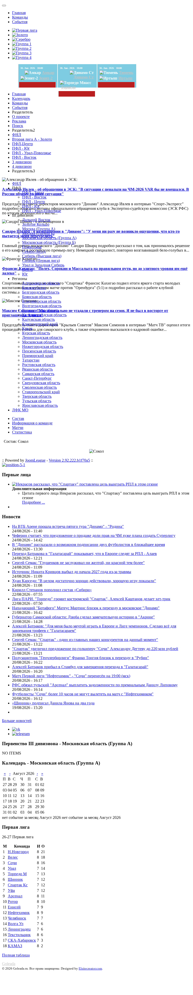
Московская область (39, 342)
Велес (13, 857)
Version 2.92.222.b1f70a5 (69, 460)
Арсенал (15, 896)
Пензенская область (39, 351)
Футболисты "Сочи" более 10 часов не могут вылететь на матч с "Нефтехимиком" (83, 694)
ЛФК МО (20, 410)
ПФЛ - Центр (33, 202)
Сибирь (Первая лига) (41, 260)
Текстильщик (19, 935)
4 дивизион (22, 166)
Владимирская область (41, 301)
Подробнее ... (33, 502)
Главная (19, 13)
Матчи (17, 427)
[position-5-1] (13, 465)
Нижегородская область (42, 346)
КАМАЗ (15, 946)
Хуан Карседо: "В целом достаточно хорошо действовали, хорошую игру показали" (84, 581)
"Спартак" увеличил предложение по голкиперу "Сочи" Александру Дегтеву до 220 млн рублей (95, 649)
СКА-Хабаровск (22, 940)
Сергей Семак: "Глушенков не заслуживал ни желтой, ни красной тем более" (78, 563)
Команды (20, 17)
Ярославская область (40, 405)
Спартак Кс (18, 885)
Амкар (48, 72)
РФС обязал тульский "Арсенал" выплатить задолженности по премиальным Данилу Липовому (95, 685)
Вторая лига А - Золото (32, 139)
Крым (27, 328)
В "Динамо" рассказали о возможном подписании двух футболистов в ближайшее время (88, 544)
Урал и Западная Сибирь (43, 265)
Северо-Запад (33, 251)
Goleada (8, 964)
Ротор (13, 901)
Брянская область (37, 297)
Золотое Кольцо (35, 224)
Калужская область (38, 319)
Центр (27, 269)
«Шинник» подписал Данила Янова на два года (53, 703)
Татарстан (30, 360)
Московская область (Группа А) (49, 238)
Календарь (21, 98)
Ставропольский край (41, 392)
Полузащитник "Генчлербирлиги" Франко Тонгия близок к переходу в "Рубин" (80, 658)
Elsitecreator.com (90, 968)
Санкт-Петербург (37, 378)
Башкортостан (34, 288)
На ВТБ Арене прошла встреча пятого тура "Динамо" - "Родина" (68, 526)
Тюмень (126, 72)
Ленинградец (19, 929)
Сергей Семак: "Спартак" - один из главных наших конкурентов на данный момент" (85, 640)
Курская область (36, 333)
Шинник (15, 879)
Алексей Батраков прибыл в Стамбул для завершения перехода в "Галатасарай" (80, 667)
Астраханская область (41, 283)
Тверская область (37, 396)
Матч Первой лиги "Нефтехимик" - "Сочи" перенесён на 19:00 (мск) (71, 676)
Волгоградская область (42, 306)
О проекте (21, 116)
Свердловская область (41, 383)
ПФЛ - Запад (33, 192)
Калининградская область (44, 315)
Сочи (12, 863)
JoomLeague (35, 460)
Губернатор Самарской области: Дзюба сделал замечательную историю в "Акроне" (83, 617)
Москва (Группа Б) (38, 233)
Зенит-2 (46, 78)
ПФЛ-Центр (22, 144)
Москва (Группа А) (38, 229)
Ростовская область (38, 365)
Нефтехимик (19, 912)
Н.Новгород (18, 852)
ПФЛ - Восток (24, 157)
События (19, 22)
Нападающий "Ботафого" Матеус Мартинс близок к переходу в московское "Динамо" (86, 608)
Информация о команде (32, 423)
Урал (12, 868)
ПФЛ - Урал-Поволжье (31, 153)
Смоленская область (39, 387)
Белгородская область (40, 292)
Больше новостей (17, 721)
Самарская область (38, 374)
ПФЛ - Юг (21, 148)
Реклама (19, 121)
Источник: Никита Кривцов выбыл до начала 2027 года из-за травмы (71, 572)
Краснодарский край (40, 324)
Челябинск (17, 918)
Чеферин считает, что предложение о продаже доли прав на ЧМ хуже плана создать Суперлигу (93, 535)
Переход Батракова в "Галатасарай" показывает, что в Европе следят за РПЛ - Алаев (84, 553)
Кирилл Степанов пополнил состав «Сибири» (52, 590)
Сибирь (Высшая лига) (41, 256)
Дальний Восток (36, 220)
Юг (25, 274)
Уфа (11, 890)
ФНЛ (16, 135)
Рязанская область (37, 369)
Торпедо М (17, 874)
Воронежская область (40, 310)
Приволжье (32, 247)
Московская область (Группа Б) (49, 242)
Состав (18, 418)
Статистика (22, 432)
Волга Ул (15, 924)
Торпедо (68, 87)
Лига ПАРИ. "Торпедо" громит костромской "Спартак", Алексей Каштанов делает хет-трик (91, 599)
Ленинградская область (42, 337)
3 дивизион (22, 162)
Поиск (17, 126)
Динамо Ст (84, 77)
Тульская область (36, 401)
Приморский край (37, 355)
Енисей (14, 907)
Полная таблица (16, 955)
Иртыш (125, 78)
